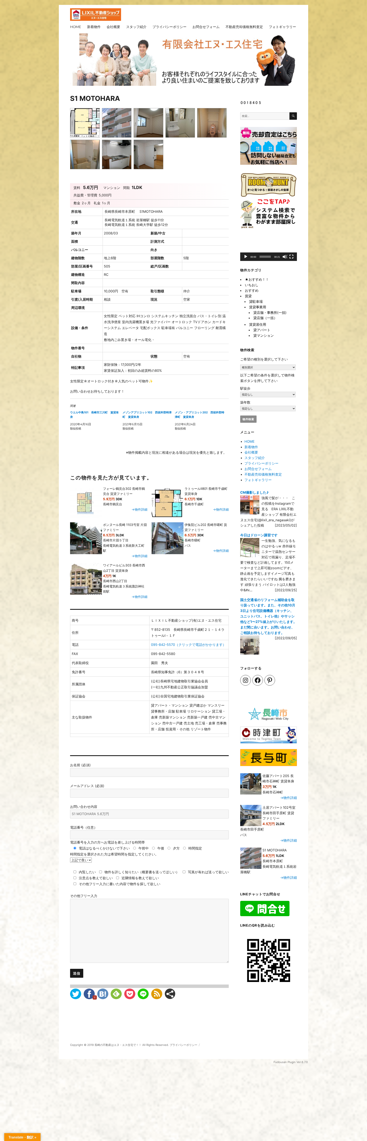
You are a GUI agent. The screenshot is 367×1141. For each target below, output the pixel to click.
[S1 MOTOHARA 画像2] (118, 123)
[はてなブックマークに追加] (102, 994)
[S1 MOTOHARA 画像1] (86, 123)
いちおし (251, 285)
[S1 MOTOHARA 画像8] (149, 155)
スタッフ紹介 (136, 27)
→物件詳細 (139, 509)
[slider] (265, 257)
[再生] (246, 257)
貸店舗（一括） (265, 318)
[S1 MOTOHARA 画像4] (181, 123)
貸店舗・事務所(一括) (270, 312)
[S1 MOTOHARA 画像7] (118, 155)
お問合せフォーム (206, 27)
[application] (268, 248)
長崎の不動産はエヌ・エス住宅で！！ (118, 1045)
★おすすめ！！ (257, 279)
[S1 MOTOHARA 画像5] (213, 123)
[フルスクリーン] (291, 257)
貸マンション (263, 335)
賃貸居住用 (257, 324)
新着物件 (94, 27)
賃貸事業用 (257, 307)
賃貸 (248, 296)
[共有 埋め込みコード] (170, 994)
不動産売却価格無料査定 (244, 27)
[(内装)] (149, 123)
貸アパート (261, 330)
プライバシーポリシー (169, 27)
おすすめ (251, 290)
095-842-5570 (188, 644)
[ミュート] (284, 257)
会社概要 (113, 27)
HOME (75, 27)
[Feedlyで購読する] (116, 994)
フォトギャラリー (282, 27)
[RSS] (156, 994)
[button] (268, 248)
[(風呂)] (86, 155)
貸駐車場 (256, 301)
